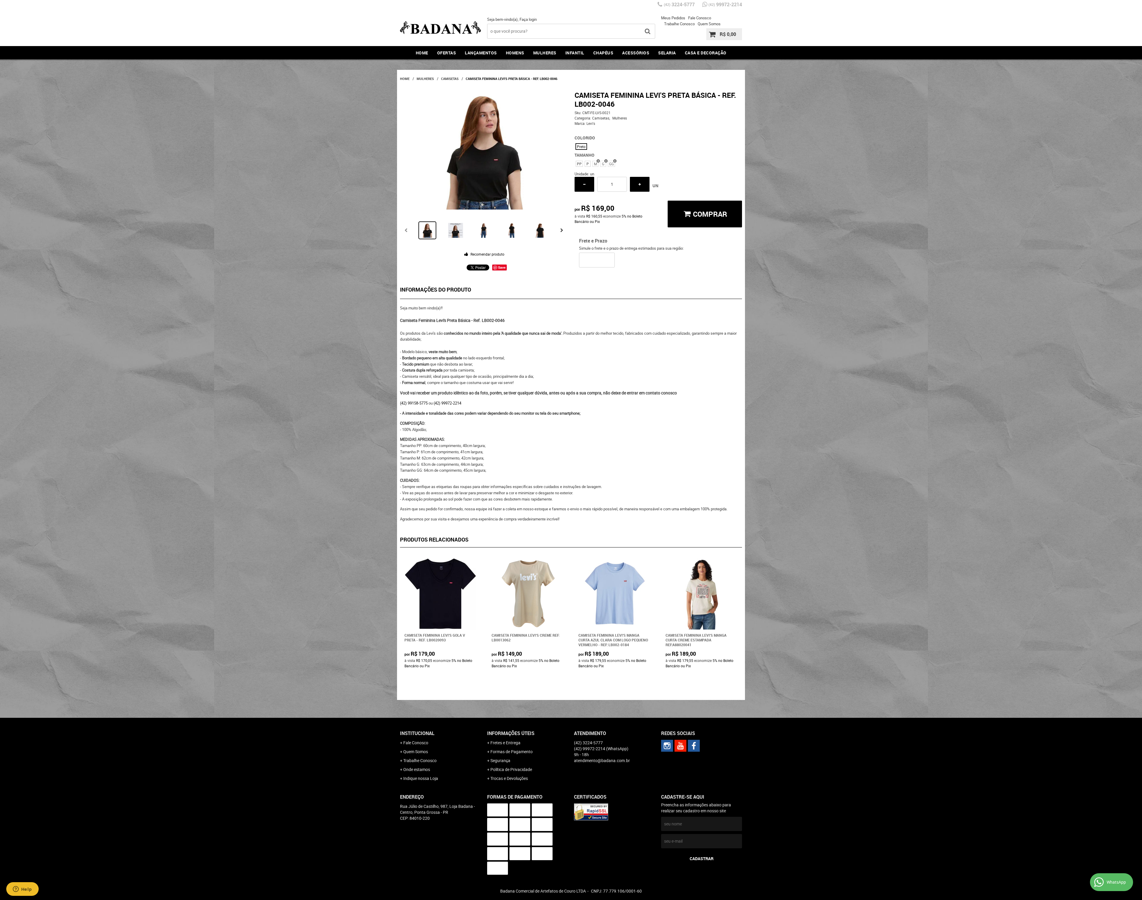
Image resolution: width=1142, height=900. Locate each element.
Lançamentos (481, 53)
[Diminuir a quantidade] (584, 184)
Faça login (528, 19)
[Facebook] (694, 746)
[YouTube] (680, 746)
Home (422, 53)
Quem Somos (709, 23)
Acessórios (635, 53)
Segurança (500, 760)
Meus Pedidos (673, 18)
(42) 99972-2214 (447, 403)
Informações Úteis (510, 733)
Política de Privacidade (511, 769)
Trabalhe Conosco (679, 23)
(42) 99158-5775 (414, 403)
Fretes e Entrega (505, 742)
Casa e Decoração (706, 53)
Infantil (574, 53)
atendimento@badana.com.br (602, 760)
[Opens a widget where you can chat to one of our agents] (22, 889)
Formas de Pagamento (511, 751)
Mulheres (544, 53)
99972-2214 (725, 4)
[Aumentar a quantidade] (640, 184)
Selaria (667, 53)
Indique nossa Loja (420, 778)
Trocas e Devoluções (509, 778)
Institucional (417, 733)
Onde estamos (416, 769)
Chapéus (603, 53)
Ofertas (446, 53)
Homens (515, 53)
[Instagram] (667, 746)
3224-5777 (679, 4)
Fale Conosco (699, 18)
